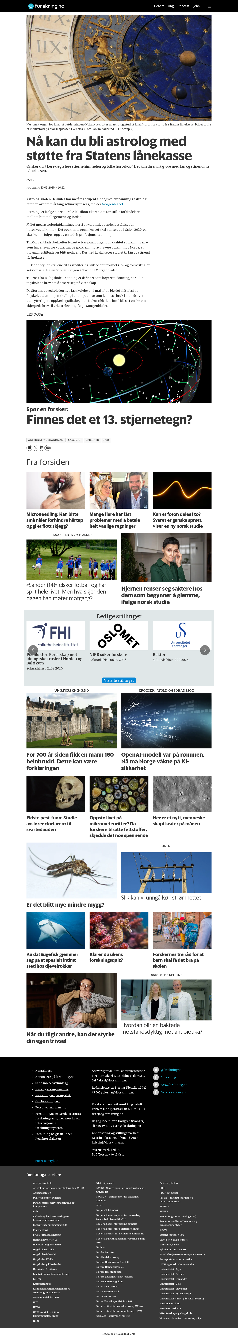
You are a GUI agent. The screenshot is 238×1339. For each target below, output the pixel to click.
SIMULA (164, 1206)
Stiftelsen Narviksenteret (173, 1239)
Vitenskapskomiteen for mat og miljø (181, 1318)
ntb (106, 439)
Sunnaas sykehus (169, 1244)
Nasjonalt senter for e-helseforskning (117, 1228)
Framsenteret (40, 1230)
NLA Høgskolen (105, 1183)
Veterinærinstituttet (171, 1308)
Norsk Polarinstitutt (107, 1286)
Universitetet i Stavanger (173, 1288)
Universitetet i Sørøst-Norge (175, 1293)
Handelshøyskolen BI (45, 1239)
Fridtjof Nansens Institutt (47, 1234)
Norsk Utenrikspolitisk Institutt (114, 1301)
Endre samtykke (46, 1160)
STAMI (163, 1230)
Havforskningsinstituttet (47, 1244)
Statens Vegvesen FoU (172, 1234)
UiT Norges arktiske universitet (177, 1264)
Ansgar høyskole (42, 1183)
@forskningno (171, 1070)
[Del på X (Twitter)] (35, 448)
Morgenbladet (112, 204)
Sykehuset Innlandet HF (173, 1249)
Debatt (159, 6)
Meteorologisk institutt (46, 1297)
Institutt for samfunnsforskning (51, 1274)
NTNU (99, 1205)
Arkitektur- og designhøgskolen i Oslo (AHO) (58, 1188)
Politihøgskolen (169, 1183)
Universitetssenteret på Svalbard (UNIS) (182, 1298)
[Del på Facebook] (29, 448)
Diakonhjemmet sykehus (47, 1197)
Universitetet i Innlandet (173, 1278)
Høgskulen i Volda (43, 1259)
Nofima (100, 1247)
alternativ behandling (46, 439)
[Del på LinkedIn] (41, 448)
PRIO (162, 1188)
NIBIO (36, 1307)
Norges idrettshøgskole (109, 1281)
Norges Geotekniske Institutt (112, 1262)
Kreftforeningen (42, 1283)
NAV (35, 1302)
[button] (33, 650)
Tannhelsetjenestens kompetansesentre (182, 1254)
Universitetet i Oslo (170, 1283)
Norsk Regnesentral (107, 1291)
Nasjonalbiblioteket (107, 1210)
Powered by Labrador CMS (119, 1333)
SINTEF (164, 1211)
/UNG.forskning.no (174, 1084)
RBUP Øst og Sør (169, 1192)
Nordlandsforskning (108, 1257)
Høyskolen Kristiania (45, 1269)
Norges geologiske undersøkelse (114, 1276)
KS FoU (37, 1278)
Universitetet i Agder (171, 1269)
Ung (171, 6)
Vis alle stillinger (119, 680)
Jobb (196, 6)
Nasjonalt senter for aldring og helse (116, 1223)
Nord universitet (105, 1252)
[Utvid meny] (209, 6)
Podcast (183, 6)
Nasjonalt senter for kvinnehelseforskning (120, 1233)
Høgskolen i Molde (43, 1249)
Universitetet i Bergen (172, 1274)
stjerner (92, 439)
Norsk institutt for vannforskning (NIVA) (119, 1311)
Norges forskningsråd (108, 1271)
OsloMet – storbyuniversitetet (113, 1315)
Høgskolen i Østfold (44, 1254)
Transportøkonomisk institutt (177, 1259)
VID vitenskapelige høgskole (176, 1313)
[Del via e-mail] (48, 448)
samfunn (74, 439)
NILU (36, 1320)
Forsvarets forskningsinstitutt (50, 1224)
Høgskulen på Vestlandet (47, 1264)
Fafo (35, 1211)
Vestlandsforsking (170, 1303)
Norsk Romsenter (106, 1296)
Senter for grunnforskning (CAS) (178, 1216)
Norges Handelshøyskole (110, 1266)
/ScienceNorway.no (174, 1092)
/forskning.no (170, 1077)
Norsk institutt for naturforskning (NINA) (119, 1306)
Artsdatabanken (42, 1192)
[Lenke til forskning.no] (86, 4)
